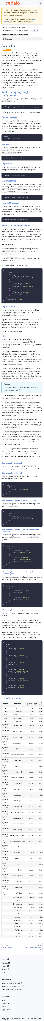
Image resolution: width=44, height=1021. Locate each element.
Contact (4, 1004)
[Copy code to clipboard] (40, 107)
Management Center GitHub (11, 989)
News (3, 1000)
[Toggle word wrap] (36, 107)
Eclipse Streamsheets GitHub (11, 986)
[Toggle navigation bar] (3, 2)
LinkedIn (4, 969)
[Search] (41, 3)
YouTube (4, 963)
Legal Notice (5, 1010)
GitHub (4, 972)
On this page (7, 39)
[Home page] (3, 27)
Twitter (4, 966)
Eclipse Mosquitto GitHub (10, 983)
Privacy (3, 1007)
